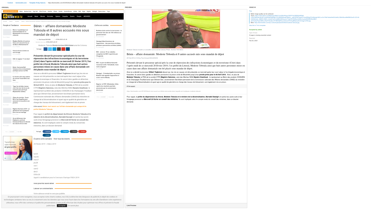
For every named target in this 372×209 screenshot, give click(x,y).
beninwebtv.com (21, 3)
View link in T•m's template (257, 25)
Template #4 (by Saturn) (37, 3)
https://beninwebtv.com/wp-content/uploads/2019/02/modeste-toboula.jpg (276, 22)
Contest (10, 3)
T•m (250, 11)
